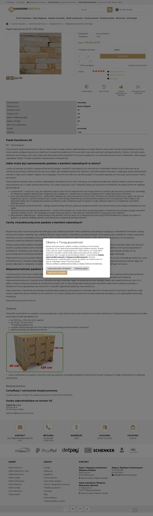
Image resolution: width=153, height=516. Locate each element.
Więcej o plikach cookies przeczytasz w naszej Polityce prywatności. (74, 263)
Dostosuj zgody (81, 268)
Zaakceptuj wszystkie (57, 273)
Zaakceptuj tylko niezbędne (59, 268)
